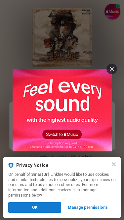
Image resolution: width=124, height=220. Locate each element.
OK (34, 207)
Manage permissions (88, 207)
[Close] (113, 164)
